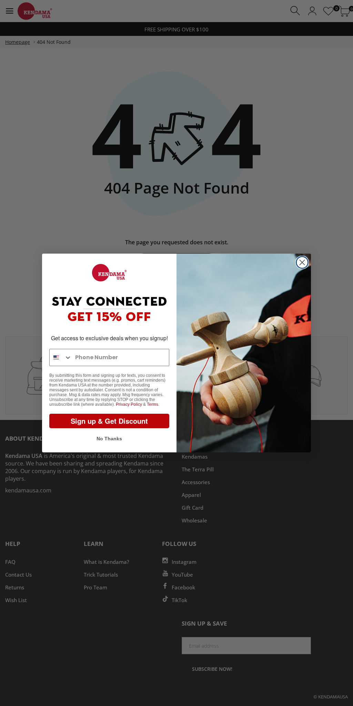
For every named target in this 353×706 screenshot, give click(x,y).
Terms (152, 404)
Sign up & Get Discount (109, 421)
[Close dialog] (302, 262)
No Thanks (109, 438)
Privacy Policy (129, 404)
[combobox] (61, 357)
